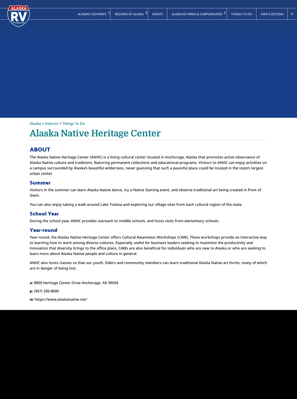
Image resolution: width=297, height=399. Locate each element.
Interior (51, 123)
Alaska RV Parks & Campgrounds (197, 14)
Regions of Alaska (129, 14)
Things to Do (241, 14)
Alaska (35, 123)
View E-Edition (272, 14)
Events (157, 14)
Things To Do (73, 123)
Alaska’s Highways (92, 14)
